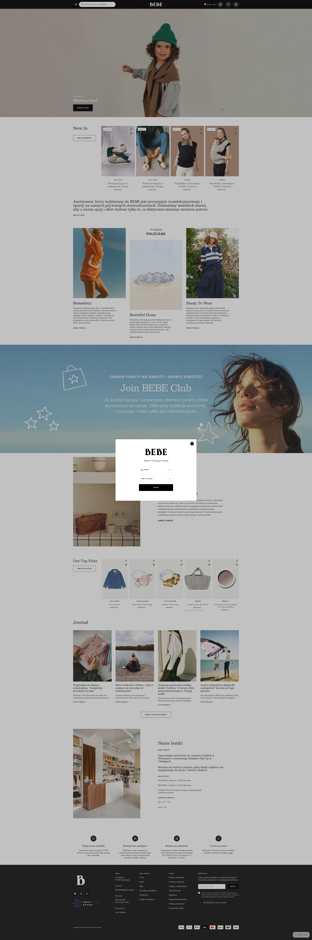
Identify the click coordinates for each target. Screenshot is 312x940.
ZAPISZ (156, 487)
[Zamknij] (192, 444)
